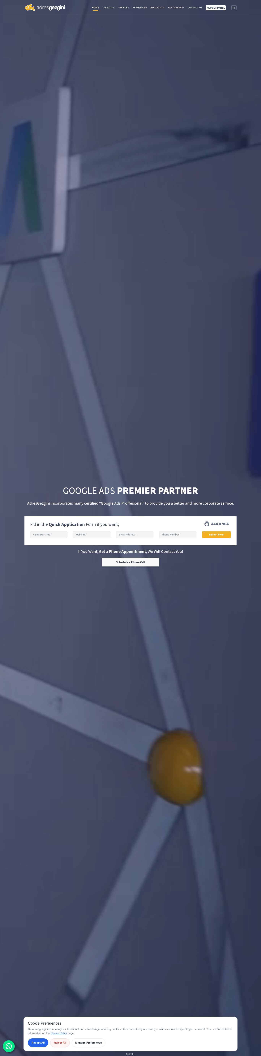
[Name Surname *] (48, 534)
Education (157, 7)
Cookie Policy (59, 1033)
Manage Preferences (88, 1042)
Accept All (38, 1042)
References (140, 7)
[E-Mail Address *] (134, 534)
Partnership (176, 7)
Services (123, 7)
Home (95, 7)
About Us (108, 7)
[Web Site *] (91, 534)
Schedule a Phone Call (130, 562)
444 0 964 (219, 524)
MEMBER (216, 7)
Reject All (60, 1042)
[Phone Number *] (177, 534)
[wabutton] (9, 1046)
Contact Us (195, 7)
